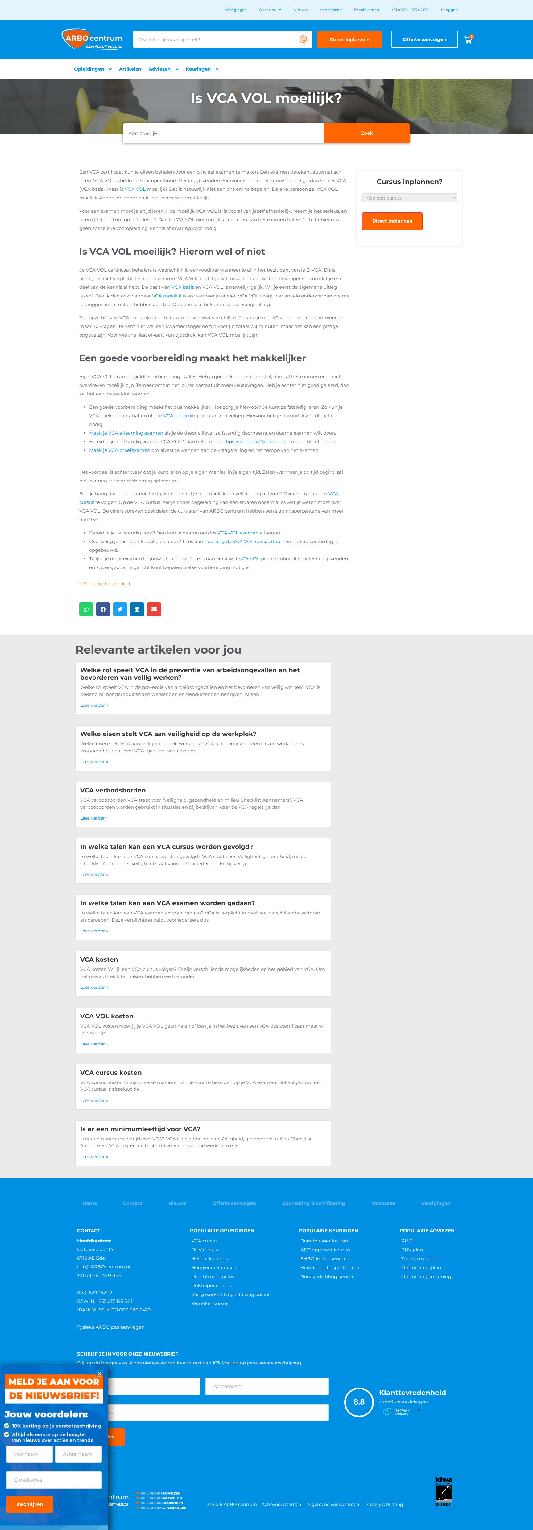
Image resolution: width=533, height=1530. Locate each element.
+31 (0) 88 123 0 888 (99, 1275)
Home (89, 1203)
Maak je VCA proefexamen (119, 450)
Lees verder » (94, 705)
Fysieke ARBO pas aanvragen (111, 1327)
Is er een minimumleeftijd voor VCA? (140, 1129)
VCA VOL (135, 189)
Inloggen (449, 9)
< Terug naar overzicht (104, 584)
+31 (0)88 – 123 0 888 (410, 9)
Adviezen (160, 69)
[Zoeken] (303, 39)
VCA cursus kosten (111, 1072)
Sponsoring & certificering (313, 1203)
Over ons (267, 9)
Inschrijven (29, 1504)
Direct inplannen (392, 221)
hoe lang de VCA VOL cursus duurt (244, 541)
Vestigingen (236, 9)
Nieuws (301, 9)
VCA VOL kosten (107, 1016)
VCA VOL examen (237, 533)
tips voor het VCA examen (255, 441)
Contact (133, 1203)
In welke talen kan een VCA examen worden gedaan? (167, 903)
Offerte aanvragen (234, 1203)
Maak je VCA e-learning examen (126, 433)
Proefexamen (366, 9)
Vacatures (383, 1203)
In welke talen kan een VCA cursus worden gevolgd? (166, 846)
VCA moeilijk (166, 296)
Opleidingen (89, 69)
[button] (86, 609)
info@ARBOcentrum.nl (103, 1267)
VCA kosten (99, 959)
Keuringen (198, 69)
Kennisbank (331, 9)
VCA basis (182, 287)
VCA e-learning (180, 416)
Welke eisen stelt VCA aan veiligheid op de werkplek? (168, 734)
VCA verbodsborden (113, 790)
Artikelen (130, 69)
